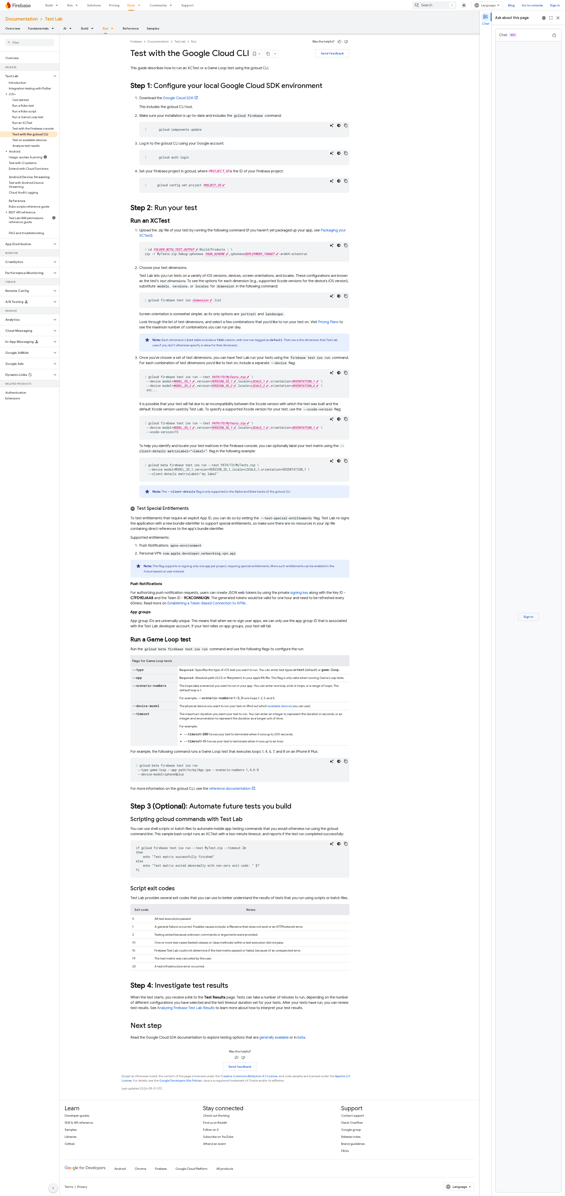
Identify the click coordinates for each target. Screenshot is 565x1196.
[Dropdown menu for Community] (172, 5)
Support (187, 5)
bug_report (543, 17)
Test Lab (53, 19)
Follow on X (211, 1130)
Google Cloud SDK (178, 98)
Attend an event (214, 1144)
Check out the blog (216, 1116)
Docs (131, 5)
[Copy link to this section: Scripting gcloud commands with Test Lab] (247, 819)
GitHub (70, 1144)
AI (64, 28)
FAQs (345, 1151)
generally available (274, 1037)
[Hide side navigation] (53, 1188)
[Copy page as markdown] (268, 54)
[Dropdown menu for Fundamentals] (54, 28)
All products (224, 1169)
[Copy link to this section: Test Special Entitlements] (193, 508)
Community (158, 5)
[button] (26, 76)
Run (70, 5)
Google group (351, 1130)
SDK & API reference (79, 1123)
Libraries (70, 1137)
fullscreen (551, 17)
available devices (280, 706)
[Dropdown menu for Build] (58, 5)
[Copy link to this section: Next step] (166, 1026)
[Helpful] (339, 41)
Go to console (532, 5)
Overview (12, 28)
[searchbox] (29, 42)
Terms (69, 1187)
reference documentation (229, 788)
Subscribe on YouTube (218, 1137)
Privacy (82, 1187)
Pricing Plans (328, 322)
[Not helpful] (346, 41)
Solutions (94, 5)
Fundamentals (38, 28)
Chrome (140, 1169)
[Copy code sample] (345, 125)
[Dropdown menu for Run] (78, 5)
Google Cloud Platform (191, 1169)
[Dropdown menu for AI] (71, 28)
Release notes (350, 1137)
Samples (153, 28)
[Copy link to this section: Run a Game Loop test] (195, 640)
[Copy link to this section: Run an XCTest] (174, 221)
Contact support (352, 1116)
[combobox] (434, 5)
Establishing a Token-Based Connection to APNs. (207, 603)
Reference (131, 28)
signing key (299, 593)
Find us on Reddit (215, 1123)
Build (49, 5)
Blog (511, 5)
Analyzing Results (186, 1008)
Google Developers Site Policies (180, 1080)
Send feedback (332, 53)
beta (301, 1037)
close (558, 17)
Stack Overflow (352, 1123)
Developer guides (77, 1116)
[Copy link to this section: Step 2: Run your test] (201, 208)
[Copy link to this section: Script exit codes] (179, 888)
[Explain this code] (331, 125)
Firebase (136, 41)
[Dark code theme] (338, 125)
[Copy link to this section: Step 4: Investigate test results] (232, 986)
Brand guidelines (353, 1144)
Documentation (21, 19)
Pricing (114, 5)
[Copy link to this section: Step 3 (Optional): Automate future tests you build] (295, 806)
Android (120, 1169)
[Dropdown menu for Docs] (140, 5)
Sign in (555, 5)
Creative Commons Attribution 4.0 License (248, 1076)
